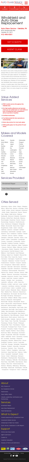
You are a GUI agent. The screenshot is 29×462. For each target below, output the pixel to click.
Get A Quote (14, 42)
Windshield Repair (8, 183)
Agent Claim (14, 49)
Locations (4, 9)
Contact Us (4, 437)
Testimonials (4, 392)
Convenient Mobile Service (8, 420)
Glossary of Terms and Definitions (10, 443)
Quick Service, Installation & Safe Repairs (12, 425)
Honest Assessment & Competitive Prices (12, 417)
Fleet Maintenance (6, 411)
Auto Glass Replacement (11, 188)
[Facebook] (6, 194)
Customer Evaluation (7, 440)
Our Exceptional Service (7, 389)
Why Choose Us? (5, 386)
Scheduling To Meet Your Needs (10, 423)
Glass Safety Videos (6, 394)
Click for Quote (14, 9)
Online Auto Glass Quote (8, 432)
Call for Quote (24, 9)
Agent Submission (6, 435)
